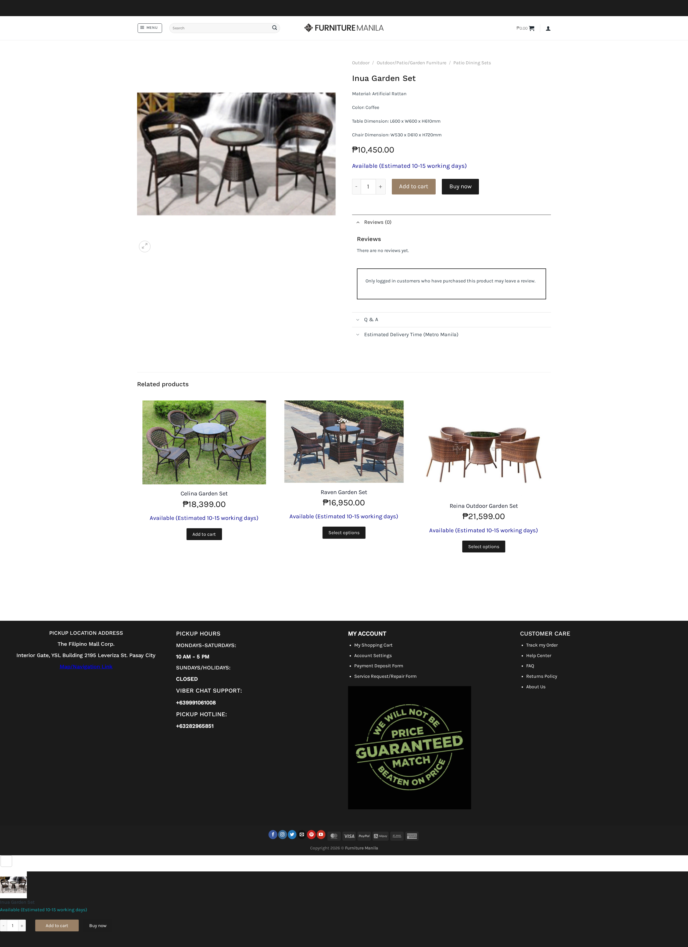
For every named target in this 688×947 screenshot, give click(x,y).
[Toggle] (358, 222)
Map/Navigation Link (86, 667)
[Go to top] (6, 861)
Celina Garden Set (204, 493)
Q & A (371, 319)
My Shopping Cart (373, 645)
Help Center (538, 655)
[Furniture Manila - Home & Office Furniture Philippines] (344, 28)
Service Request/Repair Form (385, 676)
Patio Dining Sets (472, 62)
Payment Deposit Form (378, 665)
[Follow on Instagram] (282, 834)
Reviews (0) (378, 222)
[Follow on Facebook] (272, 834)
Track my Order (542, 645)
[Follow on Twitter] (292, 834)
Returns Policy (541, 676)
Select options (344, 532)
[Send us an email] (302, 834)
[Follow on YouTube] (321, 834)
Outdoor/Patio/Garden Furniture (411, 62)
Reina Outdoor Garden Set (484, 505)
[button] (150, 28)
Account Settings (373, 655)
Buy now (460, 186)
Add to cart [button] (204, 534)
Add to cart (413, 186)
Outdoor (361, 62)
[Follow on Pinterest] (311, 834)
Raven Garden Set (344, 492)
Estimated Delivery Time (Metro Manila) (411, 334)
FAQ (530, 665)
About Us (536, 686)
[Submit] (274, 28)
